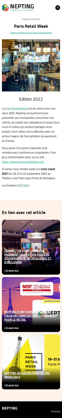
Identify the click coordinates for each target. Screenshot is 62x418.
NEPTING (23, 185)
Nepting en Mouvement (21, 33)
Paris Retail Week (16, 108)
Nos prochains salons (42, 33)
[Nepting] (27, 7)
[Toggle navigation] (57, 7)
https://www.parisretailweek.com (23, 162)
